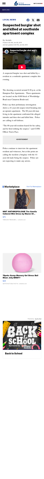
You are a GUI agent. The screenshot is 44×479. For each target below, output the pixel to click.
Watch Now (37, 3)
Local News (9, 20)
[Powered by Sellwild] (38, 319)
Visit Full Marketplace (34, 186)
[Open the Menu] (4, 3)
